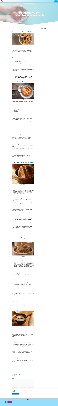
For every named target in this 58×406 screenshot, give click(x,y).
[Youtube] (9, 402)
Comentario (13, 378)
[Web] (30, 388)
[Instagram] (11, 402)
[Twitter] (7, 402)
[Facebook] (5, 402)
